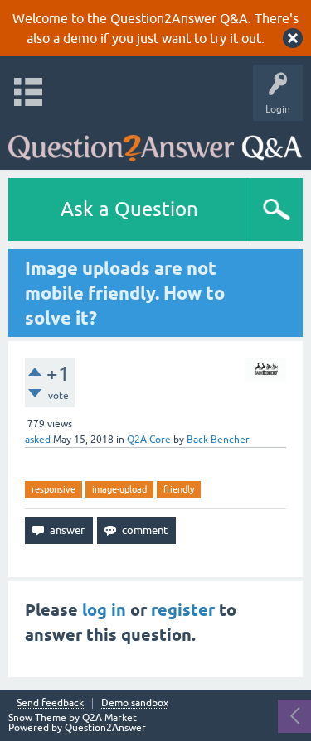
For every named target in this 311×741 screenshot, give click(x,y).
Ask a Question (129, 209)
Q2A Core (149, 439)
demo (80, 38)
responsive (53, 489)
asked (38, 439)
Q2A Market (109, 718)
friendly (178, 489)
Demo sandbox (134, 703)
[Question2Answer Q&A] (155, 141)
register (183, 610)
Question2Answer (105, 728)
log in (104, 610)
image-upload (119, 489)
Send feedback (50, 703)
